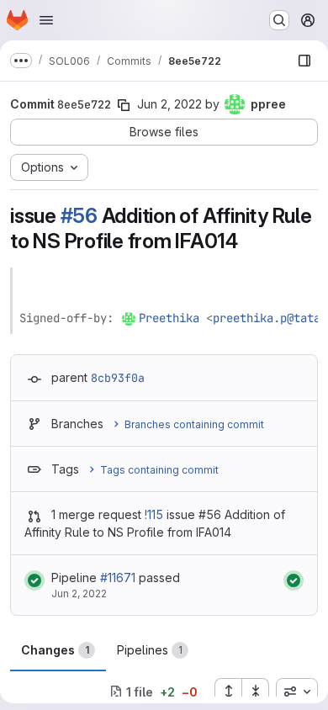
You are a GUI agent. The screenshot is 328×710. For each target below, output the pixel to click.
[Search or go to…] (279, 20)
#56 (79, 216)
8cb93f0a (118, 377)
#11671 (117, 577)
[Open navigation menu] (46, 20)
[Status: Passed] (34, 580)
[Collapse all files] (255, 691)
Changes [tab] (55, 650)
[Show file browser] (304, 60)
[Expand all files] (227, 691)
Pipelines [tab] (150, 650)
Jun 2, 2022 (169, 104)
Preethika (169, 318)
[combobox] (297, 691)
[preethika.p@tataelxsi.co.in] (129, 318)
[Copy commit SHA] (124, 105)
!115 (154, 514)
